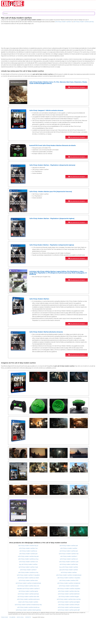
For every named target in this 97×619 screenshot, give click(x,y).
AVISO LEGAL (20, 617)
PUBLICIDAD (4, 617)
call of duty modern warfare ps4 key (83, 21)
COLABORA (12, 617)
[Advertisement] (48, 36)
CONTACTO (28, 617)
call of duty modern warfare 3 (63, 21)
